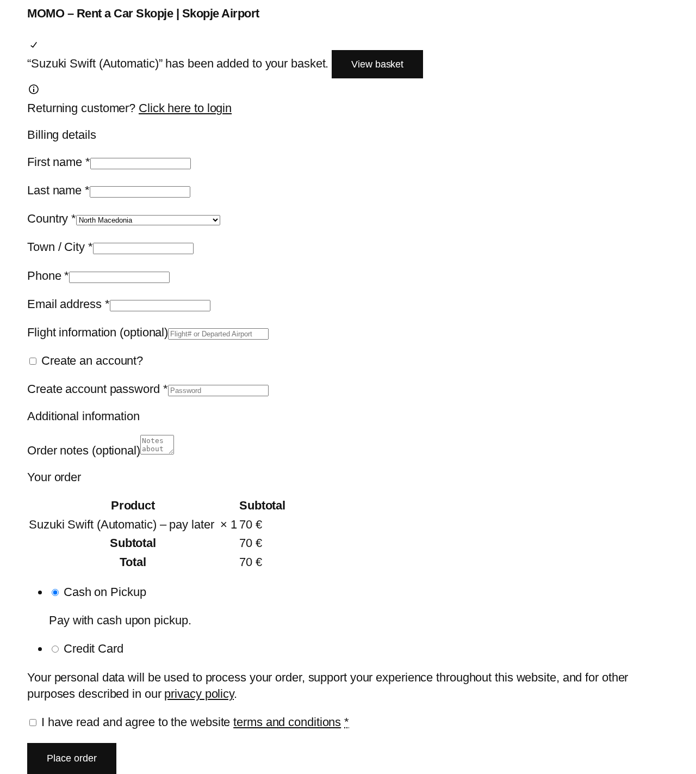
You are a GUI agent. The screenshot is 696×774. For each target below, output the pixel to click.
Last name (58, 190)
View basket (377, 64)
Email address (68, 304)
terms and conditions (287, 722)
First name (58, 162)
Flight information (97, 332)
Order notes (83, 450)
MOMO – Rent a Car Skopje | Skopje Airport (143, 13)
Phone (48, 275)
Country (51, 218)
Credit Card (93, 648)
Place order (72, 758)
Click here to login (185, 108)
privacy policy (199, 694)
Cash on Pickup (105, 592)
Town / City (60, 247)
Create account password (97, 389)
